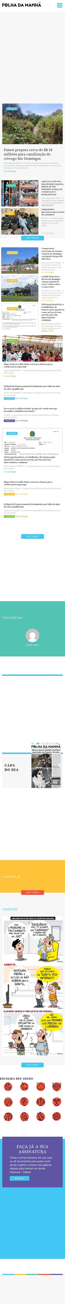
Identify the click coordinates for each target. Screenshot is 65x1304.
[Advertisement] (32, 53)
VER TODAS (32, 1065)
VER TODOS (32, 238)
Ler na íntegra (10, 171)
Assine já (19, 1178)
